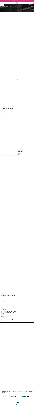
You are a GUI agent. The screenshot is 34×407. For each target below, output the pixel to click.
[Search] (32, 3)
